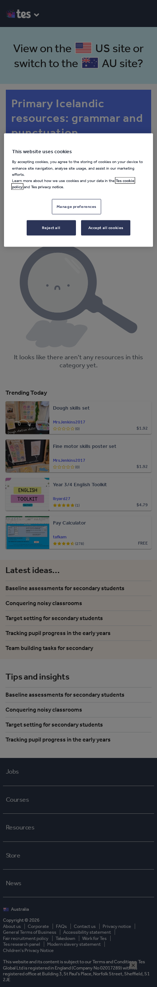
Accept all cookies (105, 227)
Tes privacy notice (47, 186)
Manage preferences (76, 206)
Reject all (51, 227)
